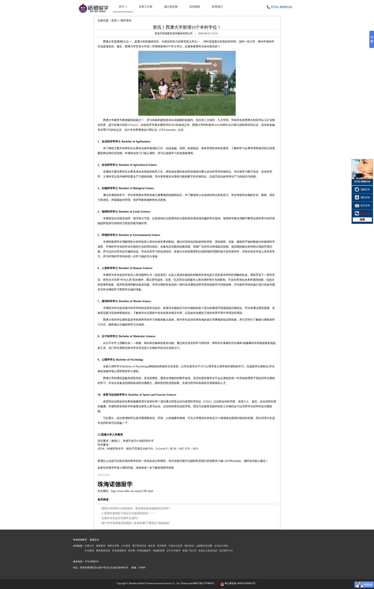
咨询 (365, 189)
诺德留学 (212, 460)
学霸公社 (89, 545)
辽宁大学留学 (174, 550)
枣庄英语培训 (139, 545)
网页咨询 (365, 197)
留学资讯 (126, 20)
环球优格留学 (144, 550)
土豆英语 (125, 545)
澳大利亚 (142, 41)
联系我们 (217, 6)
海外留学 (130, 460)
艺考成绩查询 (119, 550)
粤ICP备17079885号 (204, 583)
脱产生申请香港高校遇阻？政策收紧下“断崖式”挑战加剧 (135, 523)
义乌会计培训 (221, 545)
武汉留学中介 (226, 550)
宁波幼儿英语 (175, 545)
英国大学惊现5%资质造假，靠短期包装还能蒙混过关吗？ (136, 508)
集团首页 (94, 539)
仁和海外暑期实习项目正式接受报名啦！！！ (128, 513)
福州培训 (189, 545)
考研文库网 (113, 545)
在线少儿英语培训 (207, 550)
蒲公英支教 (171, 6)
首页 (114, 20)
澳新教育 (100, 545)
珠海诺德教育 (80, 539)
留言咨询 (365, 205)
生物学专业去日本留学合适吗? (119, 518)
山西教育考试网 (204, 545)
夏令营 (151, 545)
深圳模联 (194, 6)
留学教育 (162, 545)
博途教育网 (159, 550)
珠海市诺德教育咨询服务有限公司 (94, 8)
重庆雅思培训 (103, 550)
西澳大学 (108, 41)
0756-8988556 (91, 561)
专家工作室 (145, 6)
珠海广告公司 (190, 550)
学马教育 (89, 550)
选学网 (131, 550)
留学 (122, 6)
